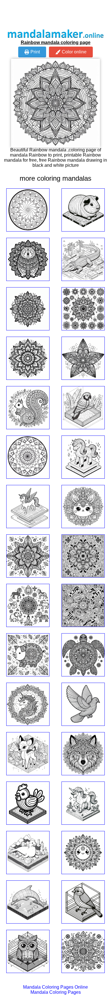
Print (35, 51)
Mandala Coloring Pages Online (55, 987)
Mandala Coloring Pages (55, 992)
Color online (74, 51)
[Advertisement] (55, 14)
